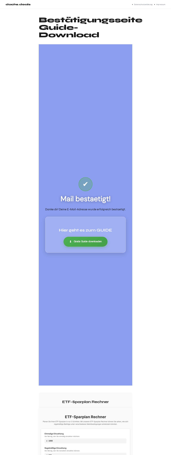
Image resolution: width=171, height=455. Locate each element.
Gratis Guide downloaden (85, 241)
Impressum (160, 4)
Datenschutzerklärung (143, 4)
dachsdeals (18, 4)
